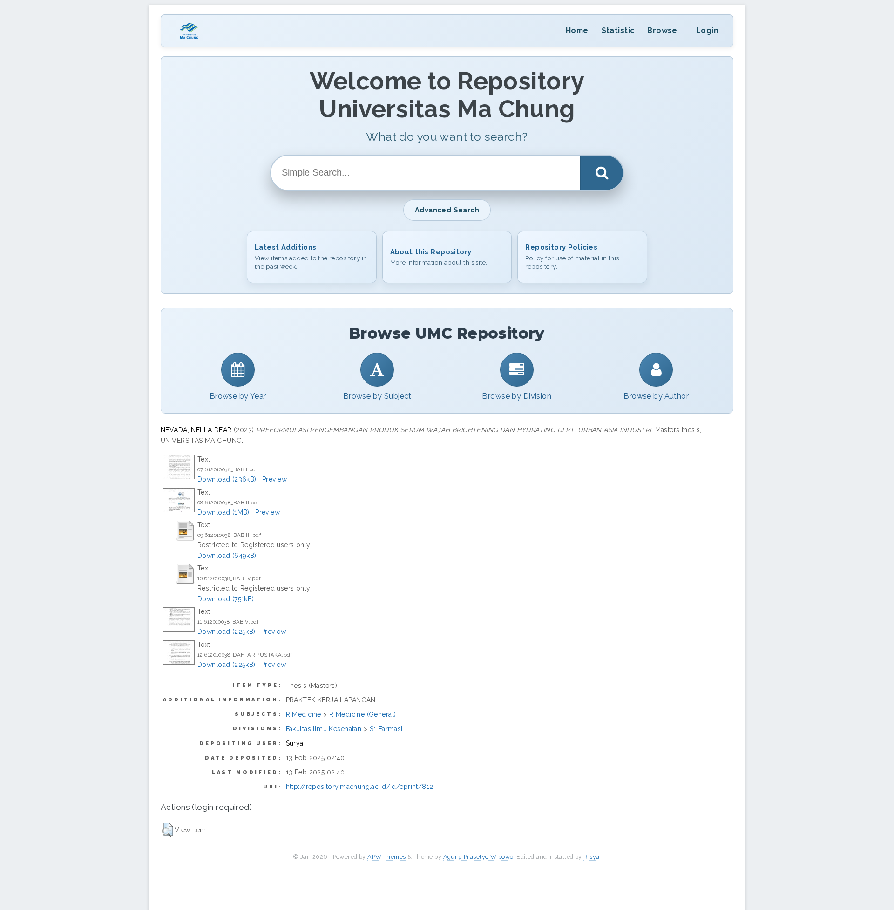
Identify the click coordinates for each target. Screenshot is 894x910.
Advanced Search (447, 210)
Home (577, 30)
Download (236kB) (227, 479)
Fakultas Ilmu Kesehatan (324, 729)
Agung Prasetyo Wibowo (478, 856)
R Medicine (303, 714)
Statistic (618, 30)
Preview (274, 479)
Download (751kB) (225, 599)
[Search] (601, 173)
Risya (591, 856)
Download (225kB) (226, 631)
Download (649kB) (227, 555)
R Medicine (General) (362, 714)
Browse (662, 30)
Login (707, 30)
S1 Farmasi (386, 729)
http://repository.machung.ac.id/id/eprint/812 (359, 786)
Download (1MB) (223, 512)
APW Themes (386, 856)
